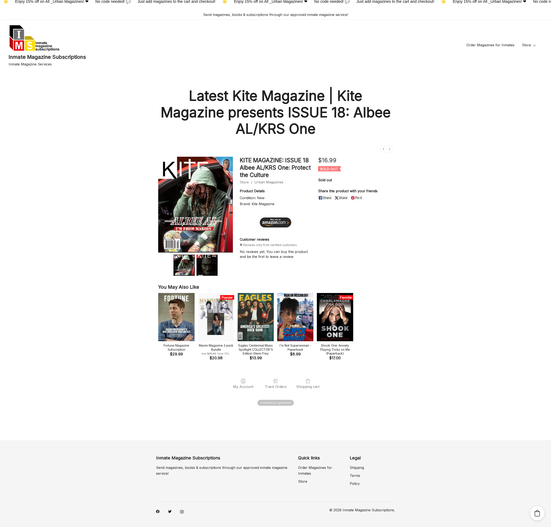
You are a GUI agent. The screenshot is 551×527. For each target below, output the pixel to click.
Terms (355, 475)
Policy (355, 483)
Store (526, 45)
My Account (243, 386)
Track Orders (275, 386)
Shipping (357, 467)
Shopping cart (307, 386)
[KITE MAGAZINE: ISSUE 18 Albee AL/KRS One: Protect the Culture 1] (207, 265)
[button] (537, 513)
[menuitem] (384, 149)
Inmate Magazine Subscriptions (47, 57)
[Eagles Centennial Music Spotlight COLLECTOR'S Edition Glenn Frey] (256, 317)
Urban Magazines (268, 182)
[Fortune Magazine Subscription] (176, 317)
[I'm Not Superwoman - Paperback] (295, 317)
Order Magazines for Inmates (490, 45)
